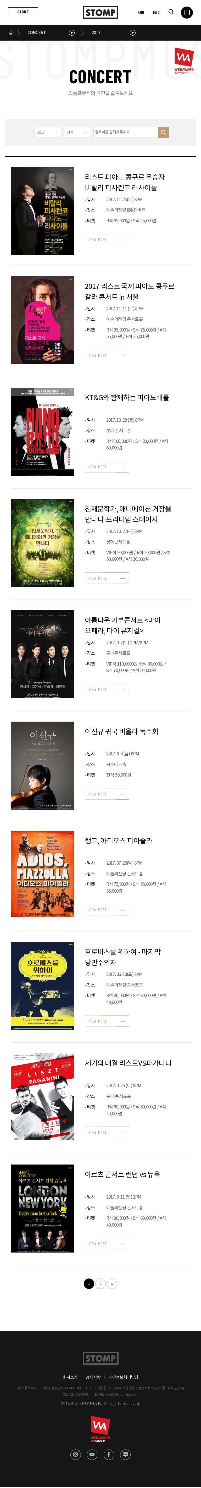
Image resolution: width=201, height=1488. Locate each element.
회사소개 (70, 1377)
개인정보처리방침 (123, 1377)
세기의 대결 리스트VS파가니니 (128, 1063)
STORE (23, 11)
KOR (141, 12)
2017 (96, 32)
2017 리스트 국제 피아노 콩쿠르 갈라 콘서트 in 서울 (130, 292)
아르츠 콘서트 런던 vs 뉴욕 (122, 1175)
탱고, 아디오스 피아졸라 (119, 841)
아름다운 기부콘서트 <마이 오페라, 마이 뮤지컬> (123, 626)
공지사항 (93, 1377)
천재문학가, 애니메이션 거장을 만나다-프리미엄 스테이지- (128, 514)
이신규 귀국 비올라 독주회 (122, 732)
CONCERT (36, 32)
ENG (156, 12)
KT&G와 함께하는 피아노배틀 (127, 398)
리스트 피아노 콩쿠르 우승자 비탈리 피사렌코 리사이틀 (125, 182)
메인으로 (11, 33)
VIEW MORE (98, 239)
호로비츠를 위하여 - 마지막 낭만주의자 (123, 957)
